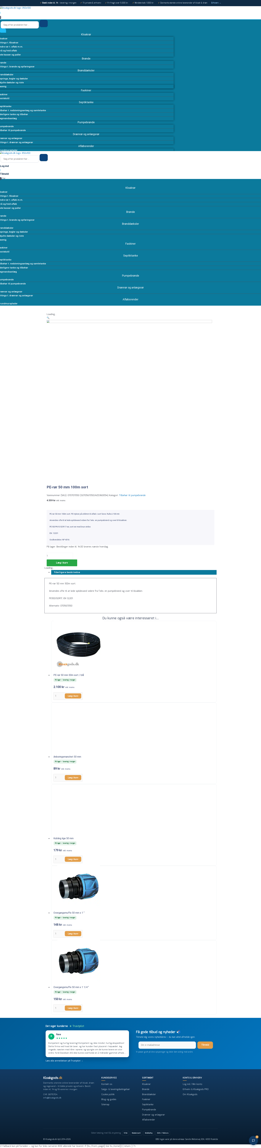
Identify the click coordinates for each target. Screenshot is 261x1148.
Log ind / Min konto (192, 1084)
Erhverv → (216, 3)
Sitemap (105, 1104)
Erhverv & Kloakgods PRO (196, 1089)
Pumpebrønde (149, 1109)
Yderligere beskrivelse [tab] (67, 572)
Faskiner (146, 1099)
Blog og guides (108, 1099)
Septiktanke (147, 1104)
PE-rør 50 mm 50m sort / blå (68, 675)
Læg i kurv (62, 562)
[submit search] (44, 23)
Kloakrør (146, 1084)
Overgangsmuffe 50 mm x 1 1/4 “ (71, 987)
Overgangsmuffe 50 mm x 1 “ (68, 912)
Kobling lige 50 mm (63, 838)
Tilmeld (205, 1045)
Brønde (145, 1089)
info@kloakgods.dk (52, 1097)
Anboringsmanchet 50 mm (67, 756)
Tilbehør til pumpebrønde (132, 495)
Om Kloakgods (190, 1094)
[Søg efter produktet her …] (20, 25)
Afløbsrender (148, 1119)
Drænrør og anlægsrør (153, 1115)
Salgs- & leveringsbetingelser (115, 1089)
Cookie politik (107, 1094)
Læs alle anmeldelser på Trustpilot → (64, 1060)
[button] (48, 318)
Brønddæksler (149, 1094)
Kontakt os (106, 1084)
